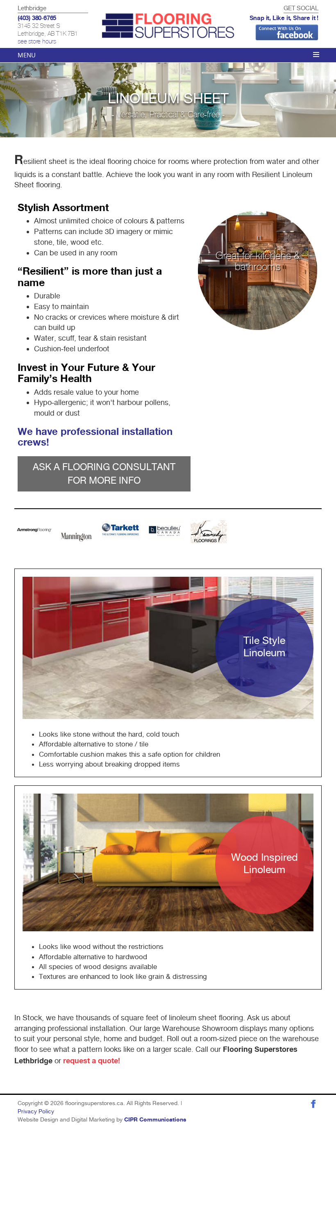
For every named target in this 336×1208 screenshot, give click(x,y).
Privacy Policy (36, 1111)
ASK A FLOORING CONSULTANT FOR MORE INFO (104, 473)
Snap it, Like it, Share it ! (284, 18)
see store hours (37, 42)
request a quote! (91, 1061)
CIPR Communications (155, 1120)
